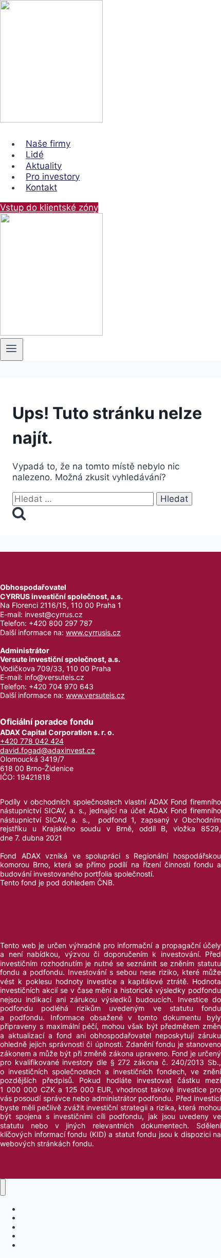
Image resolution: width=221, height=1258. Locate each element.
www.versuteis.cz (95, 695)
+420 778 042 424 (32, 741)
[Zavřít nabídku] (3, 1187)
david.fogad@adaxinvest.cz (47, 750)
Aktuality (44, 166)
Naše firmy (48, 143)
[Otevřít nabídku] (11, 349)
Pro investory (53, 176)
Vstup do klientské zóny (49, 207)
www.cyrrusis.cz (93, 632)
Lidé (35, 155)
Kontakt (41, 187)
